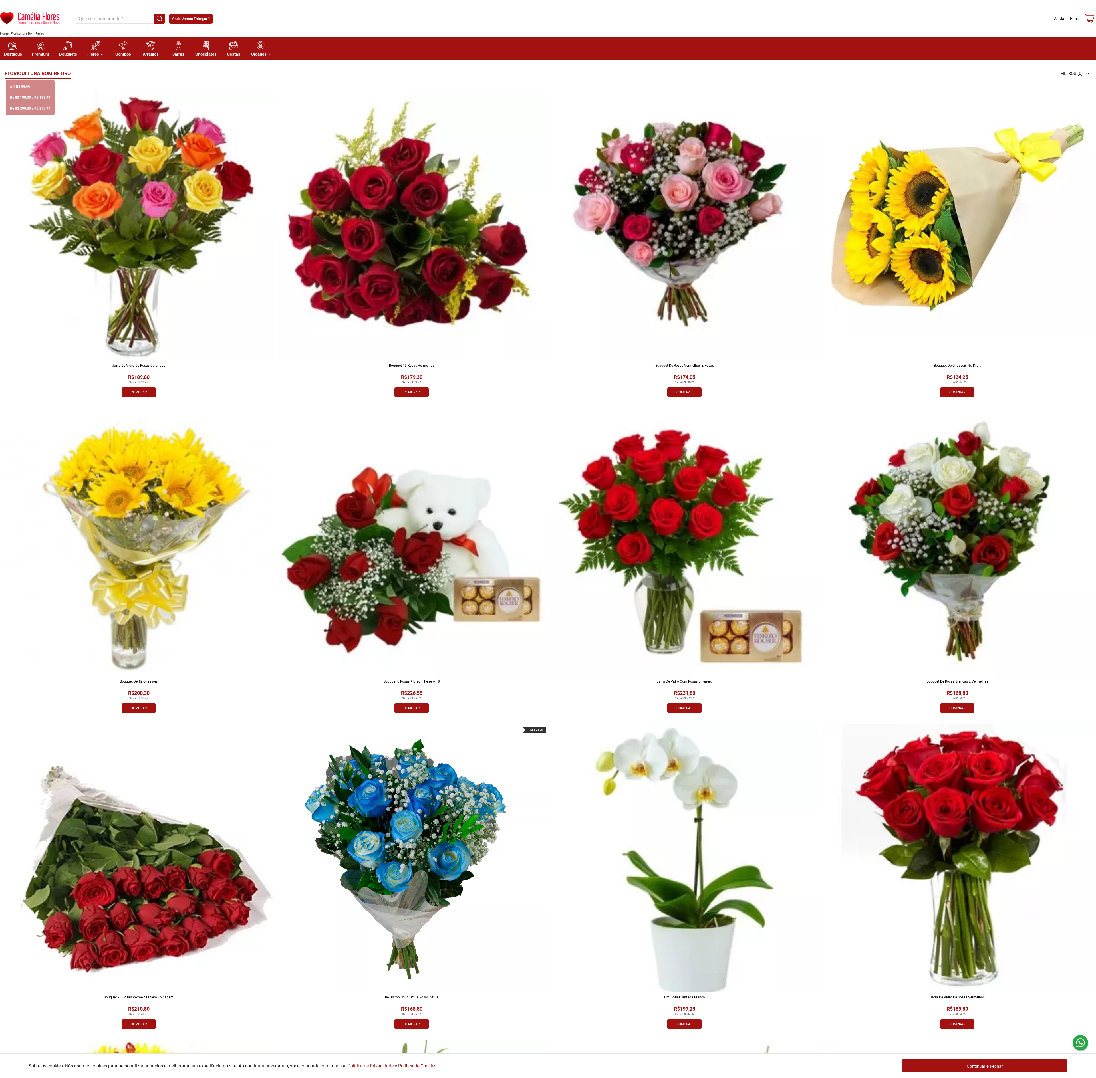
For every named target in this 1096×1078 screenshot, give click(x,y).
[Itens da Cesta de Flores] (1089, 19)
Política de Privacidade (371, 1066)
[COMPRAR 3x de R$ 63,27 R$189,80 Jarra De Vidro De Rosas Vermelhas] (957, 858)
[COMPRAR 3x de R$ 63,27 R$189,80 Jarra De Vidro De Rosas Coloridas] (139, 226)
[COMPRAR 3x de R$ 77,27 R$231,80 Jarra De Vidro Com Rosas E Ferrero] (684, 542)
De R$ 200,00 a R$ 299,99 (30, 108)
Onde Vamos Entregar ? (191, 19)
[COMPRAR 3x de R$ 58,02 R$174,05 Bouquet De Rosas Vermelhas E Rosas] (684, 226)
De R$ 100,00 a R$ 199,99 (30, 98)
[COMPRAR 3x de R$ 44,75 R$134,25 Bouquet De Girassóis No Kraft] (957, 226)
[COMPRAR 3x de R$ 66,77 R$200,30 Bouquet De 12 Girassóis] (139, 542)
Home (4, 33)
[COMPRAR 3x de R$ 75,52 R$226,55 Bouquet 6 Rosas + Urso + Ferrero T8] (411, 542)
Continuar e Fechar (985, 1066)
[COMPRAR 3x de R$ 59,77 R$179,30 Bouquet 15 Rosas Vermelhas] (411, 226)
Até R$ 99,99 (20, 87)
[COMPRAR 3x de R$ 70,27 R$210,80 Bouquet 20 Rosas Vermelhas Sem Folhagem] (139, 858)
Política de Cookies (417, 1066)
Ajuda (1059, 18)
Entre (1074, 18)
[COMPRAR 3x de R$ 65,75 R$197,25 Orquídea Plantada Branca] (684, 858)
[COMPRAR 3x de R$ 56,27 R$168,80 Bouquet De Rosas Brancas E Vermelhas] (957, 542)
